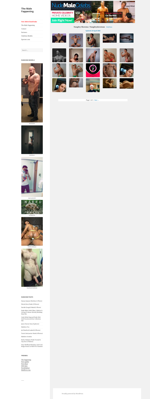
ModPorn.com (26, 370)
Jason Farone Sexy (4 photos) (30, 324)
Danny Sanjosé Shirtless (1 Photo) (31, 301)
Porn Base (24, 364)
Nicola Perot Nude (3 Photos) (30, 304)
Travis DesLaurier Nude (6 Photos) (32, 333)
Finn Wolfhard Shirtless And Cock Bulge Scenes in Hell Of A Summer (32, 345)
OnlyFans (109, 27)
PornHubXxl (25, 368)
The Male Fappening (27, 10)
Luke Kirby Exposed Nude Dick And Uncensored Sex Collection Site (31, 318)
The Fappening (26, 360)
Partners (24, 32)
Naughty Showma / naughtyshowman (89, 27)
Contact (23, 29)
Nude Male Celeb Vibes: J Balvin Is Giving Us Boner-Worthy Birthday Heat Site (31, 312)
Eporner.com (25, 39)
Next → (96, 100)
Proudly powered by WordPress (72, 394)
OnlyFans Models (26, 36)
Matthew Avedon (26, 336)
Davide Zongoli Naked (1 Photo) (31, 307)
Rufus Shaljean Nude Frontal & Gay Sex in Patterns (31, 340)
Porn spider (25, 362)
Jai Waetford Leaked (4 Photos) (30, 330)
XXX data (24, 366)
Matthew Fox (25, 327)
